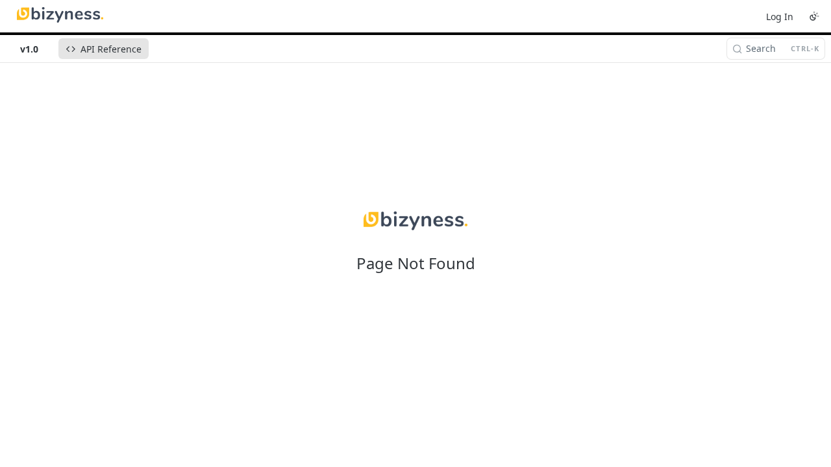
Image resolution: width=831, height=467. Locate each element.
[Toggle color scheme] (814, 16)
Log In (779, 16)
